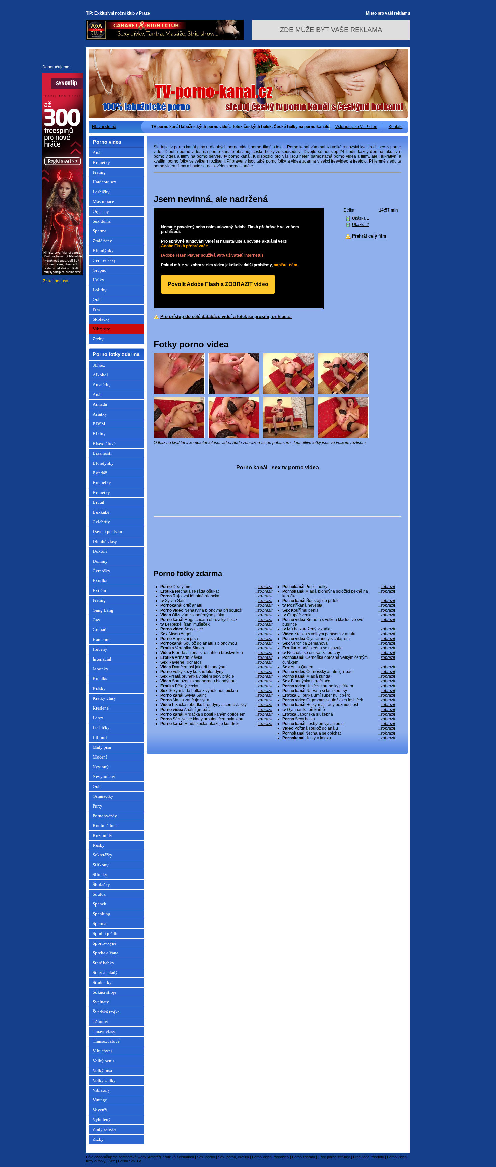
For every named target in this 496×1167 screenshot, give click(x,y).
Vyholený (102, 1119)
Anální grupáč (216, 709)
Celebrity (101, 521)
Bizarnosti (102, 453)
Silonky (100, 874)
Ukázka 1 (360, 218)
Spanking (101, 913)
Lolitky (100, 289)
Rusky (99, 845)
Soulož (99, 894)
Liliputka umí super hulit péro (338, 695)
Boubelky (102, 482)
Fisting (99, 172)
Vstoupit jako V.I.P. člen (356, 126)
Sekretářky (102, 855)
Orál (97, 299)
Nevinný (101, 766)
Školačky (101, 319)
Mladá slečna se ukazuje (338, 648)
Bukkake (101, 512)
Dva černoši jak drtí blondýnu (216, 667)
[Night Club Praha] (165, 38)
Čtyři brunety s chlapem (338, 638)
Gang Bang (103, 610)
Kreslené (101, 708)
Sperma (99, 230)
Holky (98, 279)
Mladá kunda (338, 676)
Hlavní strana (104, 126)
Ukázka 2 (360, 224)
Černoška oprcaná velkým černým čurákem (338, 660)
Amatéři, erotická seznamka (171, 1157)
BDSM (99, 423)
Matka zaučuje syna (216, 700)
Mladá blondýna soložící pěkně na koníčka (338, 593)
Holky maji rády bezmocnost (338, 704)
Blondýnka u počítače (338, 681)
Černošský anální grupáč (338, 671)
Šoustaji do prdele (338, 600)
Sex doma (102, 221)
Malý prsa (102, 747)
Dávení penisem (107, 531)
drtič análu (216, 605)
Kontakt (396, 126)
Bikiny (99, 433)
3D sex (99, 365)
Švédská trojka (106, 1011)
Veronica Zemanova (338, 643)
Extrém (99, 590)
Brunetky (101, 162)
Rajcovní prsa (216, 638)
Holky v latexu (338, 738)
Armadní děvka (216, 657)
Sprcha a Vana (105, 952)
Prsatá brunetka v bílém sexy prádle (216, 676)
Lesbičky (101, 191)
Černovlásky (104, 260)
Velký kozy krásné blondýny (216, 671)
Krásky (99, 688)
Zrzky (98, 338)
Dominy (100, 561)
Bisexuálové (104, 443)
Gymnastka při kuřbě (338, 709)
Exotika (100, 580)
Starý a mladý (105, 972)
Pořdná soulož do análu (338, 728)
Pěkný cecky (216, 686)
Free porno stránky (334, 1157)
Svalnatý (101, 1001)
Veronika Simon (216, 648)
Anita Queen (338, 667)
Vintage (100, 1099)
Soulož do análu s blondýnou (216, 643)
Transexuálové (106, 1041)
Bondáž (100, 472)
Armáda (100, 404)
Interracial (102, 659)
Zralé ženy (102, 240)
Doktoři (100, 551)
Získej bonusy (55, 281)
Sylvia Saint (216, 600)
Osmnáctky (103, 796)
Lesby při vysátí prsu (338, 723)
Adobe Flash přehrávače (184, 246)
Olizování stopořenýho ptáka (216, 615)
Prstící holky (338, 586)
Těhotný (100, 1021)
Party (97, 806)
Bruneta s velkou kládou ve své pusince (338, 622)
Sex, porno (206, 1157)
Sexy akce (216, 629)
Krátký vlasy (104, 698)
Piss (96, 309)
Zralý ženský (104, 1129)
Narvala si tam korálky (338, 690)
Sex (112, 1161)
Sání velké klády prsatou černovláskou (216, 719)
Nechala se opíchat (338, 733)
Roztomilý (102, 835)
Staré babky (103, 962)
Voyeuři (100, 1109)
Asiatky (100, 414)
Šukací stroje (104, 992)
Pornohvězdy (105, 815)
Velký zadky (104, 1080)
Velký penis (103, 1060)
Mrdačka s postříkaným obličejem (216, 714)
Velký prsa (102, 1070)
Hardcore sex (104, 181)
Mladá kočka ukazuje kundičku (216, 723)
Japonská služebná (338, 714)
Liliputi (100, 737)
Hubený (100, 649)
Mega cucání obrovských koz (216, 619)
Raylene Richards (216, 662)
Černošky (101, 570)
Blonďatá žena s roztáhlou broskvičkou (216, 652)
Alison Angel (216, 633)
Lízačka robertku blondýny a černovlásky (216, 704)
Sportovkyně (104, 943)
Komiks (100, 678)
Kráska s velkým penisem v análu (338, 633)
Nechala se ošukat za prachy (338, 652)
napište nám (285, 265)
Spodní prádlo (106, 933)
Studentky (102, 982)
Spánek (99, 904)
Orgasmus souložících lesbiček (338, 700)
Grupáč (99, 270)
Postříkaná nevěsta (338, 605)
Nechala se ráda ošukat (216, 591)
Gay (96, 619)
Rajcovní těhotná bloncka (216, 596)
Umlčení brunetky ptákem (338, 686)
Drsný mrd (216, 586)
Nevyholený (104, 776)
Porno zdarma (303, 1157)
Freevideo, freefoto (368, 1157)
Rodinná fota (105, 825)
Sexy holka (338, 719)
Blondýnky (103, 250)
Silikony (101, 864)
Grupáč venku (338, 615)
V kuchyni (102, 1050)
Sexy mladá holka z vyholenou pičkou (216, 690)
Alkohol (100, 374)
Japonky (100, 668)
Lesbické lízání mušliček (216, 624)
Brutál (98, 502)
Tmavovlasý (104, 1031)
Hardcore (101, 639)
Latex (98, 717)
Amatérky (102, 384)
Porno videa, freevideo (270, 1157)
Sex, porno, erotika (233, 1157)
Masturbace (103, 201)
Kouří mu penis (338, 610)
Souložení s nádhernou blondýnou (216, 681)
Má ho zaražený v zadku (338, 629)
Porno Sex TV (129, 1161)
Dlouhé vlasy (105, 541)
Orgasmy (101, 211)
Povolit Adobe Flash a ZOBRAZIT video (218, 284)
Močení (100, 757)
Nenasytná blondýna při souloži (216, 610)
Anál (97, 152)
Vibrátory (101, 328)
